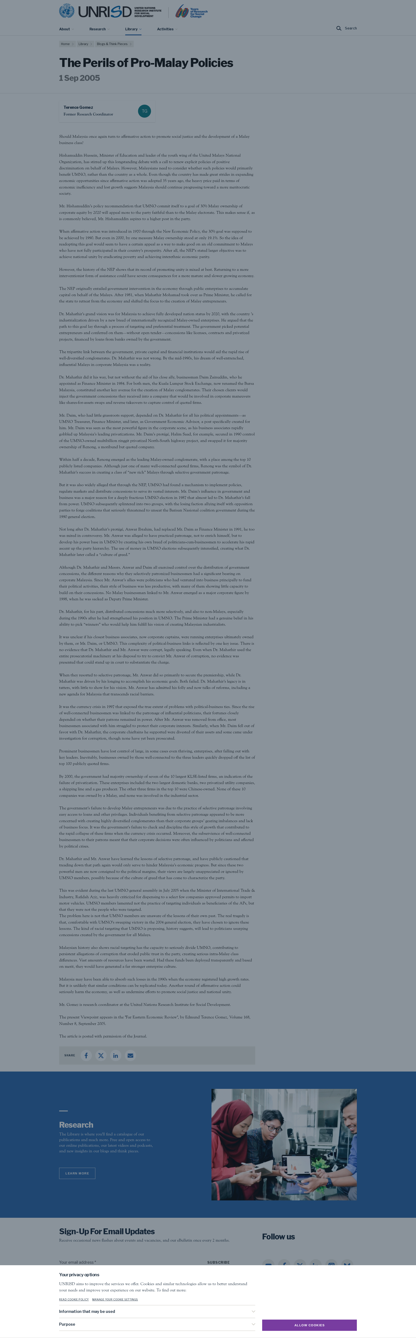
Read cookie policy (74, 1299)
